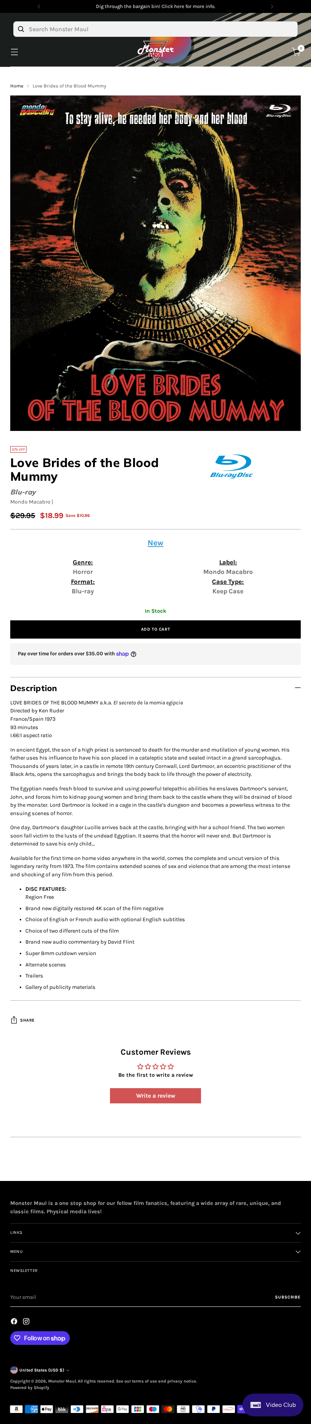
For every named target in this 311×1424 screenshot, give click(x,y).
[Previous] (39, 6)
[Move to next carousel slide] (294, 1166)
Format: (83, 581)
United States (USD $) (41, 1370)
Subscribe (288, 1297)
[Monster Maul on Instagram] (26, 1323)
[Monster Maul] (155, 52)
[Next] (272, 6)
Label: (228, 562)
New (155, 542)
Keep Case (227, 591)
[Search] (21, 29)
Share (27, 1020)
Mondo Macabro (30, 502)
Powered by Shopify (29, 1387)
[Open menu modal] (14, 52)
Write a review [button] (155, 1095)
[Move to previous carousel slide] (276, 1166)
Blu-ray (23, 492)
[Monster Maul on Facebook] (14, 1323)
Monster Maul (62, 1381)
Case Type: (228, 581)
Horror (83, 571)
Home (17, 86)
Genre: (83, 562)
